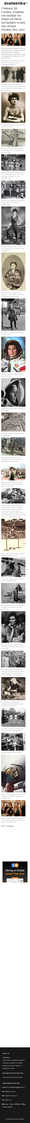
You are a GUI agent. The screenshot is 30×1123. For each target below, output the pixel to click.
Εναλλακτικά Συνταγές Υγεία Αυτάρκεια (12, 1077)
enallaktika (21, 1119)
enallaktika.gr (6, 1057)
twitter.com (8, 1100)
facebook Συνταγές (10, 1091)
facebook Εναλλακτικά (11, 1096)
